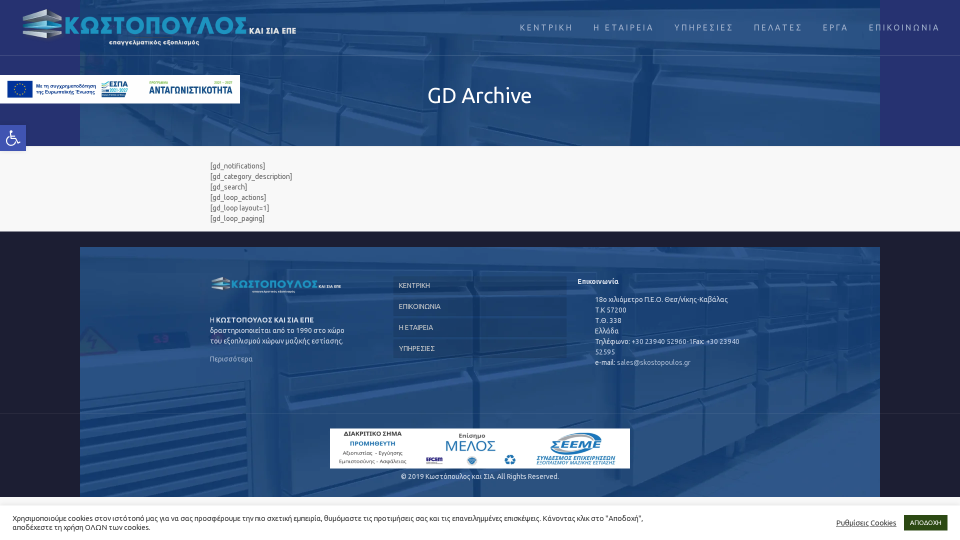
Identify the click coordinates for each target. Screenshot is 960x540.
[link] (13, 138)
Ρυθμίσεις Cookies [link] (866, 522)
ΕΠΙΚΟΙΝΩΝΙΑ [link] (419, 306)
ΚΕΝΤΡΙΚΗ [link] (414, 286)
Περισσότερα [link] (231, 359)
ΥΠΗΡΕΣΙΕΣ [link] (417, 348)
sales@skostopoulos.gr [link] (653, 362)
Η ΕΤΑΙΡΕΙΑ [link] (416, 328)
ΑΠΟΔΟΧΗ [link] (926, 522)
